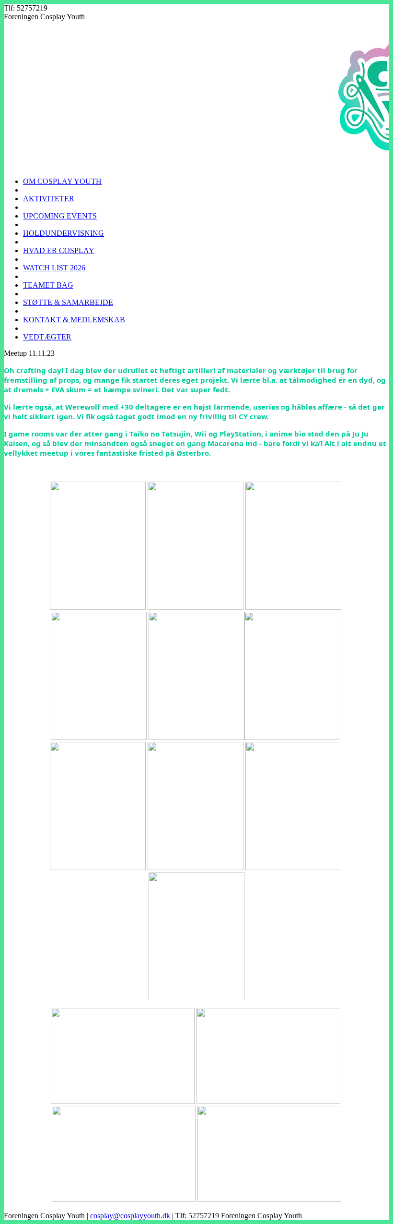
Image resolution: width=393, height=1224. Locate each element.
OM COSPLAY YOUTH (62, 181)
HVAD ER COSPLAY (58, 250)
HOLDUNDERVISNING (63, 233)
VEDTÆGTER (47, 337)
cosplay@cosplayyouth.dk (130, 1216)
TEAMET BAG (48, 285)
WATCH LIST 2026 (54, 268)
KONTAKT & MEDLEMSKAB (74, 319)
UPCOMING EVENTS (60, 216)
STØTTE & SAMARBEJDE (68, 302)
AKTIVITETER (48, 198)
